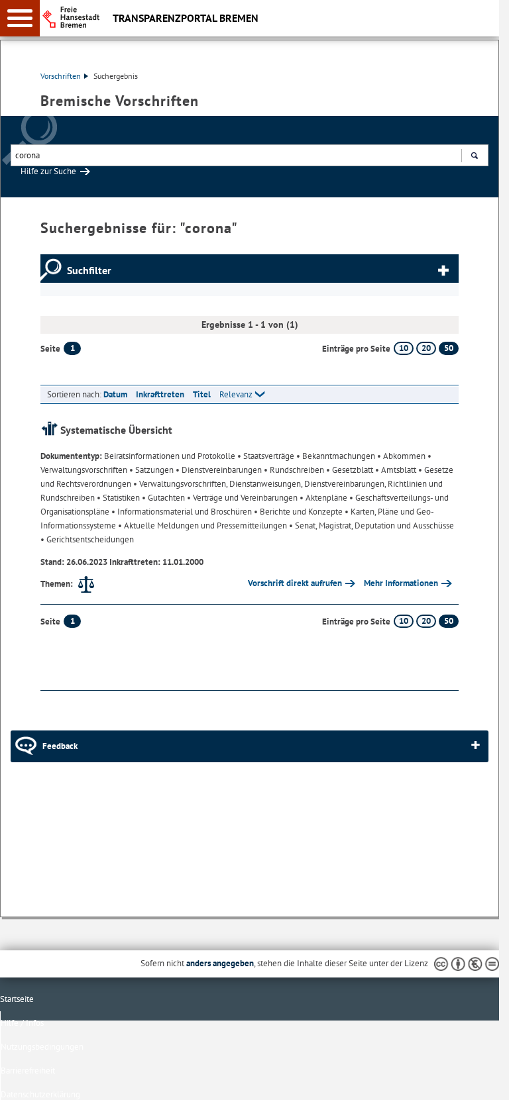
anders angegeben (220, 963)
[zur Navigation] (20, 18)
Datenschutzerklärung (40, 1094)
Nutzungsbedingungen (42, 1046)
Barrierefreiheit (28, 1070)
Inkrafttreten (160, 394)
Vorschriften (60, 76)
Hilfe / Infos (22, 1022)
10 (403, 348)
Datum (115, 394)
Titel (202, 394)
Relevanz (236, 394)
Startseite (17, 999)
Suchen (474, 155)
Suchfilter (89, 270)
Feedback (60, 746)
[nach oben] (478, 1079)
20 (426, 348)
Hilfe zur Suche (48, 171)
